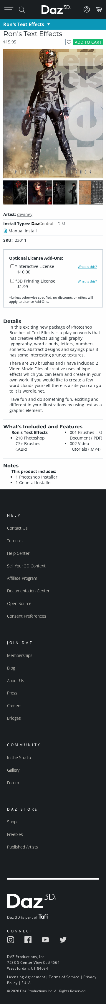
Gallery (13, 770)
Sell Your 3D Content (26, 566)
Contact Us (17, 528)
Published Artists (22, 847)
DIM (61, 224)
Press (12, 693)
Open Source (19, 603)
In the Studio (19, 757)
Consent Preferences (26, 616)
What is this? (87, 267)
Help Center (18, 553)
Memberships (19, 655)
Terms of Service (64, 976)
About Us (15, 680)
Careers (14, 705)
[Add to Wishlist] (68, 42)
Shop (11, 821)
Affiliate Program (22, 578)
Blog (11, 668)
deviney (24, 214)
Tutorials (15, 540)
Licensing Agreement (26, 976)
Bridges (14, 718)
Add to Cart (88, 42)
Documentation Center (28, 591)
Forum (13, 782)
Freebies (15, 834)
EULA (26, 982)
